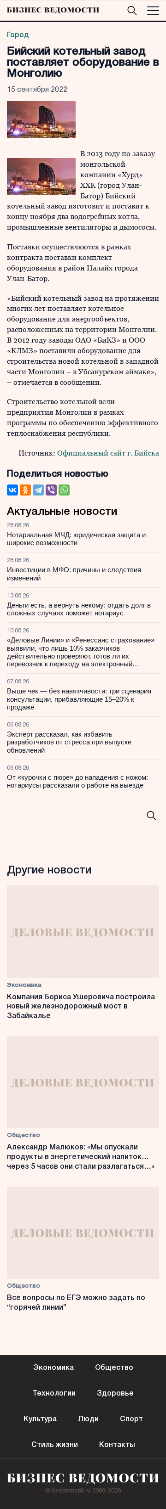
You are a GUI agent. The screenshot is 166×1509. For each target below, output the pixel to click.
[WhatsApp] (64, 489)
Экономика (24, 985)
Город (18, 35)
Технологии (54, 1394)
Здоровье (115, 1394)
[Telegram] (38, 489)
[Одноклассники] (25, 489)
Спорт (131, 1419)
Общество (23, 1135)
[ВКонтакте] (12, 489)
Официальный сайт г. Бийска (108, 453)
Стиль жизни (54, 1445)
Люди (88, 1419)
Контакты (117, 1445)
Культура (40, 1419)
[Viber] (51, 489)
